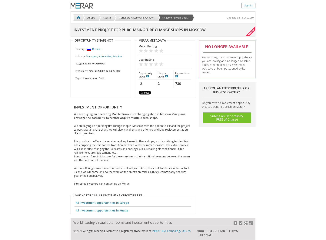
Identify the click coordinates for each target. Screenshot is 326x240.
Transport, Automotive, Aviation (104, 56)
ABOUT (201, 231)
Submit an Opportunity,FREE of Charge (227, 118)
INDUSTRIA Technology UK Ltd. (171, 231)
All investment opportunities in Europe (102, 202)
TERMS (233, 231)
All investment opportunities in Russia (102, 210)
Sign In (248, 5)
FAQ (222, 231)
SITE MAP (205, 235)
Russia (96, 49)
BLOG (212, 231)
